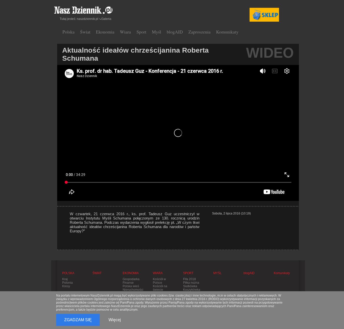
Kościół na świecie (160, 287)
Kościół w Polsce (159, 280)
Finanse (128, 282)
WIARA (158, 273)
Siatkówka (190, 286)
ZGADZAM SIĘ (78, 320)
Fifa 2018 (189, 279)
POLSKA (68, 273)
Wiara (125, 32)
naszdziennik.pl (87, 19)
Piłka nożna (191, 282)
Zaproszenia (199, 32)
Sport (141, 32)
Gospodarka (131, 279)
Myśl (156, 32)
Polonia (67, 282)
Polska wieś (131, 286)
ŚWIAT (96, 273)
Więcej (115, 320)
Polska (68, 32)
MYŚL (217, 273)
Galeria (106, 19)
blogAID (175, 32)
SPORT (188, 273)
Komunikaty (227, 32)
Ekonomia (105, 32)
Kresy (66, 286)
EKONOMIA (131, 273)
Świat (85, 32)
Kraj (65, 279)
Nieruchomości (133, 289)
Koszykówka (191, 289)
